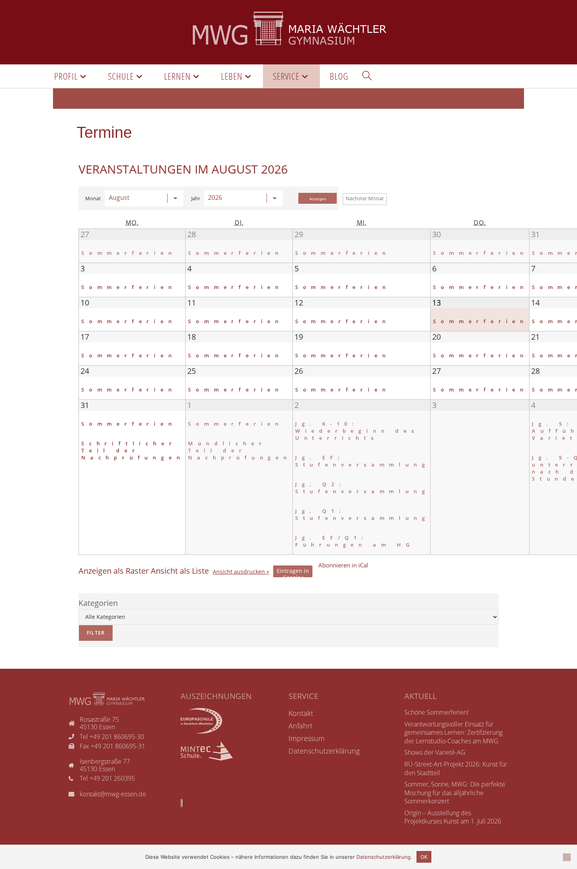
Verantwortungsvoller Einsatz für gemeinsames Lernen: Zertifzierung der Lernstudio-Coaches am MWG (453, 732)
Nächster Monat (365, 198)
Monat (93, 198)
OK (423, 857)
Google (293, 572)
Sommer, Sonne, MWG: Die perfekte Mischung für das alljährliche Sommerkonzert (454, 792)
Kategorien (98, 603)
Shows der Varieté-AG (435, 752)
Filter (92, 630)
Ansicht (239, 572)
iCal (343, 565)
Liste (180, 571)
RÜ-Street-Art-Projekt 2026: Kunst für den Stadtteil (455, 768)
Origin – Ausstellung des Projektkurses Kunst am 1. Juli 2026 (452, 817)
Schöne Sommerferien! (436, 712)
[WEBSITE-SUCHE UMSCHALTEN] (367, 76)
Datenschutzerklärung (383, 857)
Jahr (195, 198)
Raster (114, 571)
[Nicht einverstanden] (566, 857)
